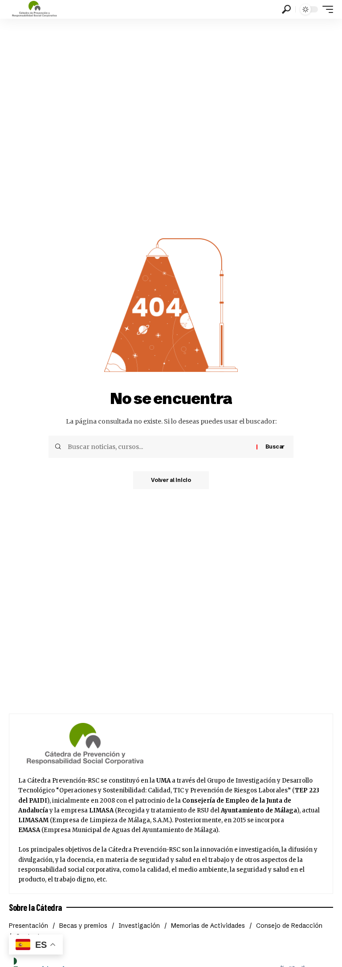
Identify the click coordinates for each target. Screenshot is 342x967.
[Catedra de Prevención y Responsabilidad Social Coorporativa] (34, 9)
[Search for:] (158, 447)
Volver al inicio (171, 480)
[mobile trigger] (325, 9)
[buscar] (286, 9)
